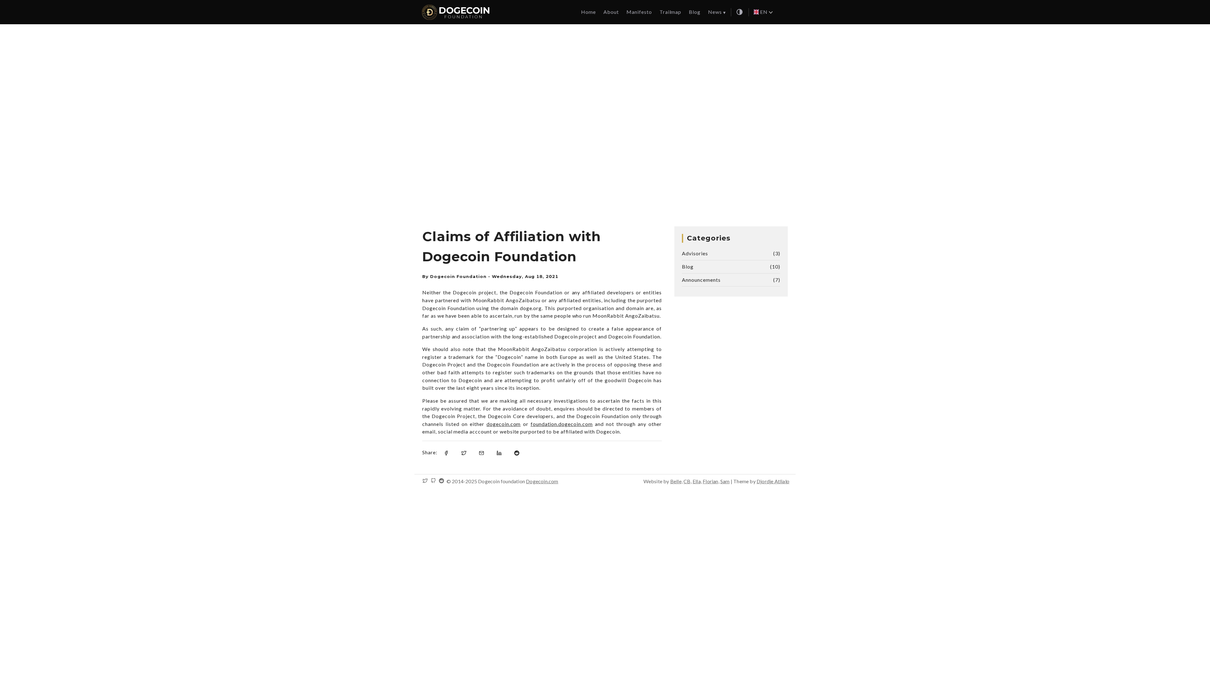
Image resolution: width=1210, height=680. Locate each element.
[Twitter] (425, 481)
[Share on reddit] (516, 452)
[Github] (433, 481)
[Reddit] (441, 481)
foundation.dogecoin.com (562, 424)
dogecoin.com (504, 424)
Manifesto (639, 12)
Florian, (711, 481)
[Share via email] (481, 452)
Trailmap (671, 12)
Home (588, 12)
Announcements (701, 280)
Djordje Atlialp (773, 481)
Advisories (695, 253)
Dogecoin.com (542, 481)
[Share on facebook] (446, 452)
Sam (725, 481)
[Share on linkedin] (499, 452)
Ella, (697, 481)
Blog (694, 12)
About (611, 12)
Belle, (676, 481)
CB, (687, 481)
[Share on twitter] (464, 452)
